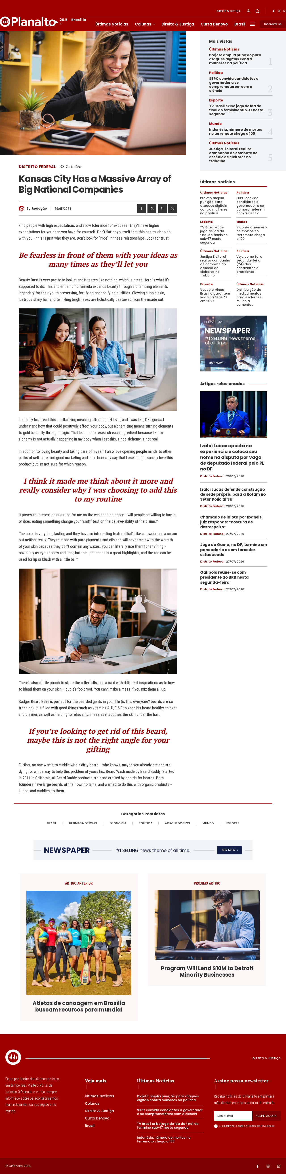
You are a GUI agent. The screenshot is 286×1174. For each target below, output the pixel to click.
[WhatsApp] (172, 208)
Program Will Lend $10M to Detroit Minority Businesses (207, 971)
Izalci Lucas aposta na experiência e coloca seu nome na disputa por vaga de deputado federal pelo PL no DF (232, 457)
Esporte (216, 100)
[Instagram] (279, 11)
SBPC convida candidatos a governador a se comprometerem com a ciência (234, 84)
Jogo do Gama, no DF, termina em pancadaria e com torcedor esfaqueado (233, 549)
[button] (257, 11)
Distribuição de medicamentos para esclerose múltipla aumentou (248, 297)
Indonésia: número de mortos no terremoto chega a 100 (235, 131)
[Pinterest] (162, 208)
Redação (39, 209)
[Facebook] (273, 11)
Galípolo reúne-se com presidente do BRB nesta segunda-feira (224, 577)
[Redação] (23, 208)
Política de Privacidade (261, 1126)
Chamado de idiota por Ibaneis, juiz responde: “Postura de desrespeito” (231, 522)
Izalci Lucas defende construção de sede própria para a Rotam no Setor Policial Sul (233, 494)
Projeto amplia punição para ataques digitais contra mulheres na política (235, 59)
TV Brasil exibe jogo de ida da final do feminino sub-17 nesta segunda (236, 110)
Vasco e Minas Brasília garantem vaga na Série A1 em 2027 (215, 295)
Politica (216, 72)
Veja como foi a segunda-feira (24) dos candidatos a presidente (249, 264)
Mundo (215, 123)
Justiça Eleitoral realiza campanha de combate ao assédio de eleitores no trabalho (233, 155)
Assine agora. (266, 1116)
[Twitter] (151, 208)
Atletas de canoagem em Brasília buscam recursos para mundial (79, 1006)
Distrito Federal (37, 167)
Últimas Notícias (224, 49)
